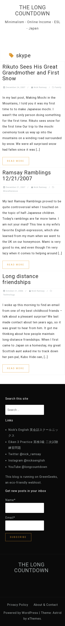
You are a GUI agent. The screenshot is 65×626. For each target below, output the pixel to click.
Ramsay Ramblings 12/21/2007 (26, 175)
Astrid (57, 613)
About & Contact (46, 605)
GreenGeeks (48, 477)
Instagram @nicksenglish (26, 460)
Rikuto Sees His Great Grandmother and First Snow (30, 73)
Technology (9, 295)
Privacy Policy (17, 605)
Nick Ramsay (40, 87)
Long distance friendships (20, 279)
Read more (15, 161)
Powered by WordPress (20, 613)
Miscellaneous (10, 191)
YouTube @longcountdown (27, 467)
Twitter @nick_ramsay (24, 454)
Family (58, 87)
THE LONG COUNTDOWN (32, 10)
